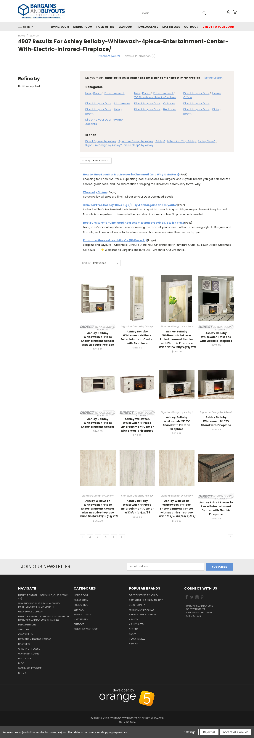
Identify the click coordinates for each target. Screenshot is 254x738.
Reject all (209, 732)
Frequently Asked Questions (35, 639)
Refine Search (214, 78)
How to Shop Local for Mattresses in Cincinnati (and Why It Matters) (131, 174)
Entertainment (115, 93)
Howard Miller (137, 638)
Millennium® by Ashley (181, 141)
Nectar (133, 629)
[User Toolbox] (228, 12)
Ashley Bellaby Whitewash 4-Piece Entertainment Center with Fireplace (137, 337)
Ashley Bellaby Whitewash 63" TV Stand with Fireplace (216, 421)
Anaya (132, 633)
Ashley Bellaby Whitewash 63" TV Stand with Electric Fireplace (176, 423)
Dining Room (82, 27)
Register (36, 668)
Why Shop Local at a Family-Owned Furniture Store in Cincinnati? (39, 605)
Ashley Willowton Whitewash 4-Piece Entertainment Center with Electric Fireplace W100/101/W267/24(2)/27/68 (100, 508)
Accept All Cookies (235, 732)
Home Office (105, 27)
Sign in (22, 668)
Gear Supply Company (31, 611)
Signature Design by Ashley (135, 141)
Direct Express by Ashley (100, 141)
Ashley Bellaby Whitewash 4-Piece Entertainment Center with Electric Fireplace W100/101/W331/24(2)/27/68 (178, 339)
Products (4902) (109, 56)
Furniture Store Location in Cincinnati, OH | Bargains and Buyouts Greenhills (43, 618)
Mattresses (171, 27)
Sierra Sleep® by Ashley (138, 145)
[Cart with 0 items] (235, 12)
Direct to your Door (218, 27)
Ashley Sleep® (207, 141)
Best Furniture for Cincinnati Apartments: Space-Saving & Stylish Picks (133, 223)
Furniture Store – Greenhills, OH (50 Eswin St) (115, 240)
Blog (21, 663)
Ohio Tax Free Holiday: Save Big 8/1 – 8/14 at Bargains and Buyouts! (130, 205)
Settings (189, 732)
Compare (96, 301)
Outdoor (191, 27)
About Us (23, 629)
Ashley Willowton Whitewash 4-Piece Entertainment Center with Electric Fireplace (137, 425)
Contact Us (25, 634)
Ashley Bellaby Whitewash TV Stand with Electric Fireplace (216, 337)
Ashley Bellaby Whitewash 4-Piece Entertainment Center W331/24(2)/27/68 (137, 506)
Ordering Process (29, 648)
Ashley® (160, 141)
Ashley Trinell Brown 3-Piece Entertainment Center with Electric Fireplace (216, 508)
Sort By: (86, 160)
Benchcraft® (137, 604)
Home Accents (147, 27)
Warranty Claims (95, 192)
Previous (243, 690)
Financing (24, 644)
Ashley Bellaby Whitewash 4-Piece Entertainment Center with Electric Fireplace (97, 339)
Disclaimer (24, 658)
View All (133, 643)
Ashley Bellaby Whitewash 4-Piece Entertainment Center (97, 423)
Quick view (98, 294)
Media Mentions (27, 624)
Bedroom (125, 27)
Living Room (60, 27)
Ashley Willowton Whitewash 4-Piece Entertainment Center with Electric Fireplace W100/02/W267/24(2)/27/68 (179, 508)
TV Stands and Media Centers (155, 97)
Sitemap (22, 673)
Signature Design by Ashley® (103, 145)
